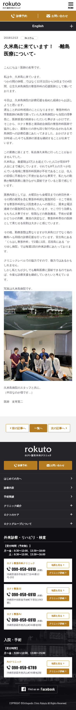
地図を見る (56, 565)
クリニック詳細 (56, 573)
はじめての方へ (13, 478)
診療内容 (9, 487)
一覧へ (38, 428)
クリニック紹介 (13, 505)
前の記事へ (18, 428)
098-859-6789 (24, 667)
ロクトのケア (11, 514)
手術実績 (9, 496)
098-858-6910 (27, 569)
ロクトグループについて (18, 523)
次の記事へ (58, 428)
